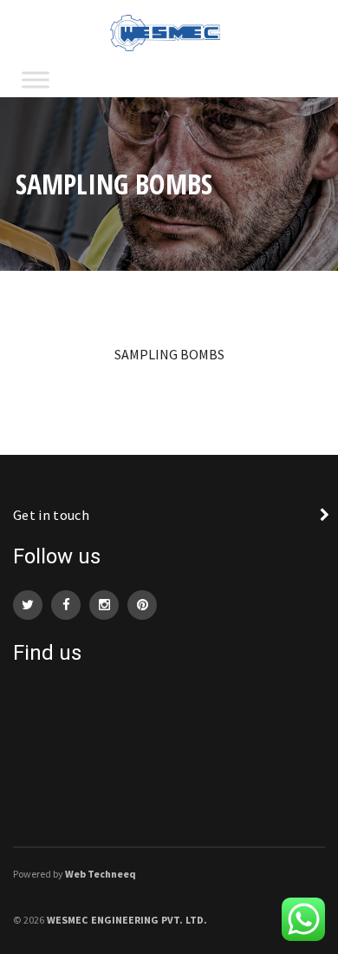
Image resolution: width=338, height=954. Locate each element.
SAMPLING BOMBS (169, 354)
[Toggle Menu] (35, 79)
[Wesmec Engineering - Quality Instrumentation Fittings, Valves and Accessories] (168, 31)
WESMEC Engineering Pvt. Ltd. (127, 919)
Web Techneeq (100, 873)
